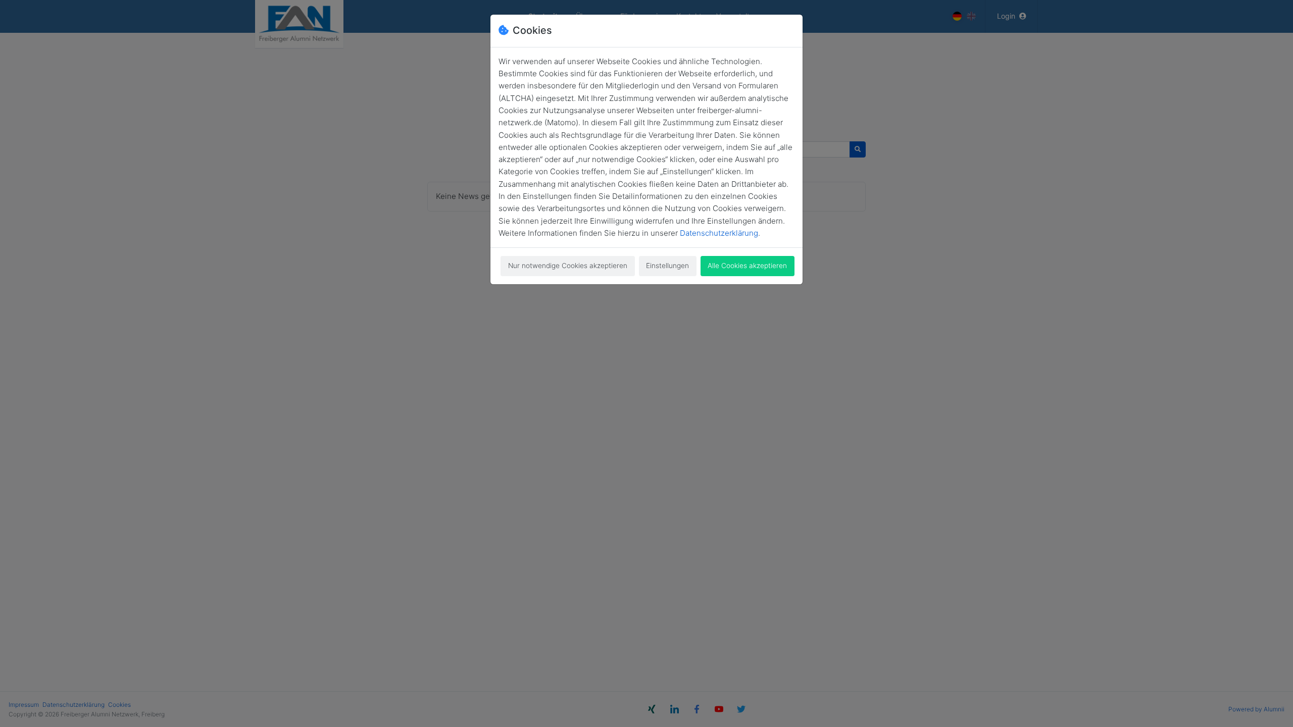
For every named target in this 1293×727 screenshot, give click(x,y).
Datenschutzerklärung (719, 233)
